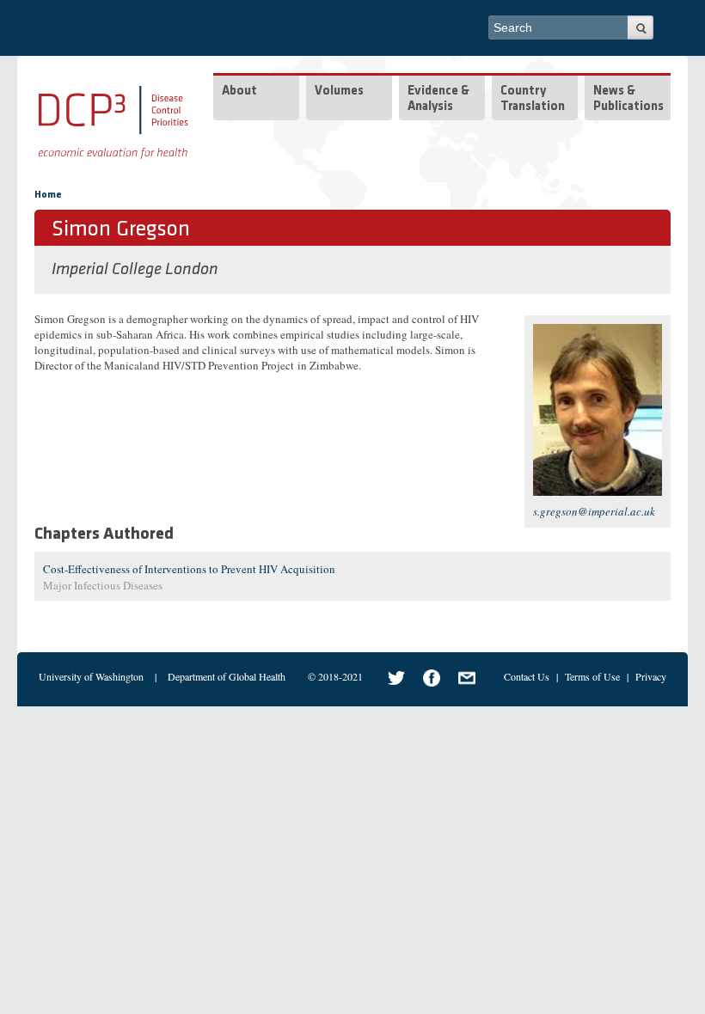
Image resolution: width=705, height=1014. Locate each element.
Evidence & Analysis (438, 99)
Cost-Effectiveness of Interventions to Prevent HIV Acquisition (189, 569)
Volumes (339, 91)
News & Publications (628, 99)
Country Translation (532, 99)
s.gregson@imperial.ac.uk (594, 511)
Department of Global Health (226, 676)
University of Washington (91, 676)
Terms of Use (592, 676)
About (239, 91)
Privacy (650, 676)
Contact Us (526, 676)
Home (48, 195)
